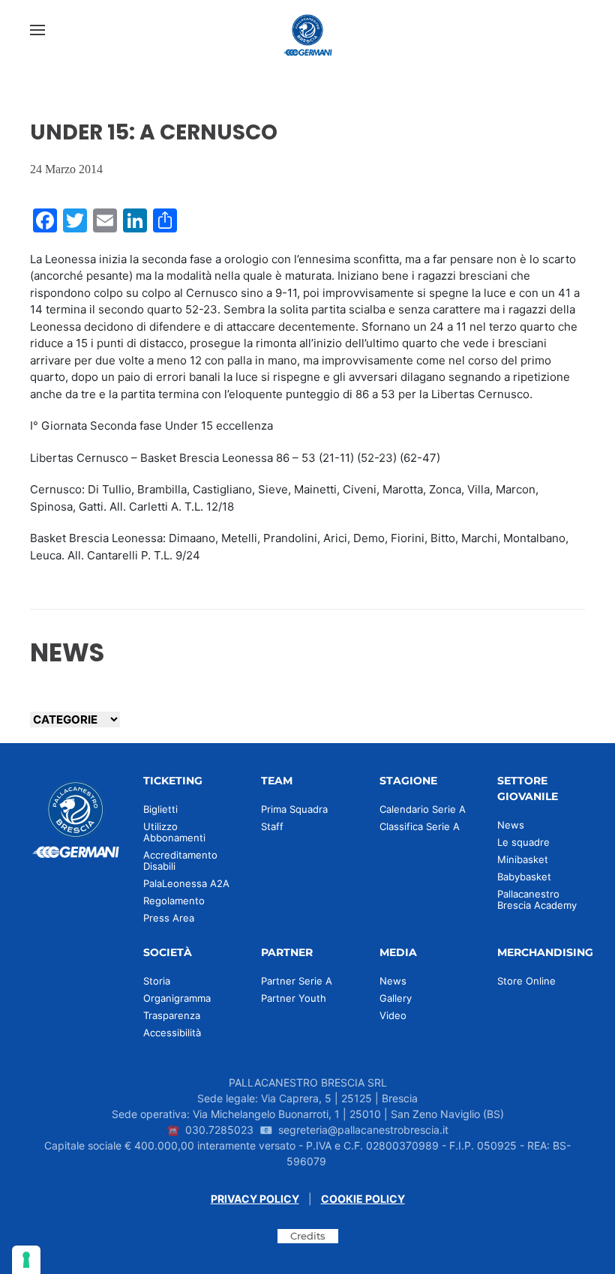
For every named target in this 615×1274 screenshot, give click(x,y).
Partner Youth (293, 998)
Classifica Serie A (420, 826)
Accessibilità (172, 1033)
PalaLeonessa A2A (186, 883)
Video (393, 1015)
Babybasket (524, 877)
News (510, 825)
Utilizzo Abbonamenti (174, 832)
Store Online (526, 981)
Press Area (168, 918)
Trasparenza (171, 1015)
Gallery (396, 998)
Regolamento (174, 901)
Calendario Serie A (423, 809)
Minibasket (522, 859)
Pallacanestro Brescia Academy (537, 899)
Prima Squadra (294, 809)
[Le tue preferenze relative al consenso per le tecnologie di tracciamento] (26, 1260)
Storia (156, 981)
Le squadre (523, 842)
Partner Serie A (296, 981)
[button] (37, 30)
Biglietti (160, 809)
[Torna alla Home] (307, 30)
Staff (272, 826)
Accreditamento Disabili (180, 860)
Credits (308, 1236)
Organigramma (177, 998)
